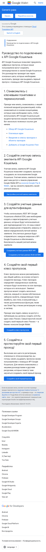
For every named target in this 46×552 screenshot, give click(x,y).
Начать (7, 16)
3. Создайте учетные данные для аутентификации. (23, 206)
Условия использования (11, 541)
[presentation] (23, 55)
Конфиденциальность (32, 541)
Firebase (5, 478)
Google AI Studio (8, 482)
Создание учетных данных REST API (21, 250)
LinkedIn (5, 452)
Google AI (5, 527)
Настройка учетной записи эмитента (21, 194)
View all (5, 497)
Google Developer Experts (11, 423)
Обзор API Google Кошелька (21, 129)
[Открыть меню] (3, 3)
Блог (4, 441)
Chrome (5, 474)
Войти (40, 3)
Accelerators (6, 427)
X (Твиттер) (6, 456)
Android (5, 470)
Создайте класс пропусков (18, 330)
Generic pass (9, 9)
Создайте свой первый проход (19, 379)
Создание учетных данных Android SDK (25, 255)
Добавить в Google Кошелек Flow (24, 145)
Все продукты (7, 531)
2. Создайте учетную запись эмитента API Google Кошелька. (22, 159)
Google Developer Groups (11, 419)
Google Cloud (7, 489)
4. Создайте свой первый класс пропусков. (20, 266)
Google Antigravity (9, 486)
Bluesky (5, 445)
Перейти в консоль (25, 16)
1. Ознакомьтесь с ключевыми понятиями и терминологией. (20, 95)
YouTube (5, 460)
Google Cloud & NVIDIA (10, 431)
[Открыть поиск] (35, 2)
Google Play (6, 493)
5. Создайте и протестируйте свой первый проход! (23, 343)
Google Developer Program (12, 415)
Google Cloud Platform (10, 523)
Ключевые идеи (16, 133)
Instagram (6, 449)
